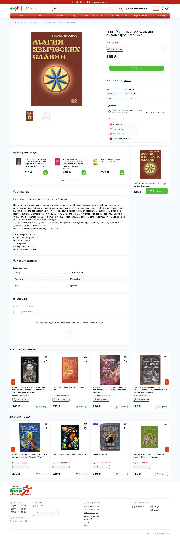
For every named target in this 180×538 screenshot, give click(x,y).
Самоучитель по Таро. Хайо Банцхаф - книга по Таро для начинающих (149, 455)
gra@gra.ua (38, 505)
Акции (86, 525)
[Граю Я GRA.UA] (49, 490)
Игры (40, 16)
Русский (133, 98)
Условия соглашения (93, 506)
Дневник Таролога (100, 454)
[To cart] (45, 172)
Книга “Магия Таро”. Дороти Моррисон (69, 454)
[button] (60, 180)
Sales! (20, 16)
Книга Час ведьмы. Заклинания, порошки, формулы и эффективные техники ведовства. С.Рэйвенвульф (35, 162)
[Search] (120, 8)
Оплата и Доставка (92, 509)
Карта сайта (89, 519)
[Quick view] (45, 357)
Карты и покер (100, 16)
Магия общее (131, 93)
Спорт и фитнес (140, 16)
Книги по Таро (26, 22)
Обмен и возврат (91, 513)
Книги (60, 16)
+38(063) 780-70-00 (18, 512)
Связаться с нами (91, 516)
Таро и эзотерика (80, 16)
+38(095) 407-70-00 (18, 509)
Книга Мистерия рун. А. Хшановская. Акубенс (68, 388)
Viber (156, 510)
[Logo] (14, 8)
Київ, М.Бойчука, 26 (98, 2)
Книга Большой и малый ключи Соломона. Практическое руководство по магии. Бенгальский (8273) (150, 389)
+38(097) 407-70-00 (18, 506)
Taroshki (127, 80)
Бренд (86, 522)
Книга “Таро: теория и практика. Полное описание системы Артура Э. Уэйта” (29, 455)
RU (156, 8)
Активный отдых (159, 16)
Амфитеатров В (130, 89)
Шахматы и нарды (120, 16)
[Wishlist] (45, 361)
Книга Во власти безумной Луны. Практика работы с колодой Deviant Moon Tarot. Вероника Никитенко (29, 389)
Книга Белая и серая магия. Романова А (111, 160)
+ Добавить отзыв (25, 312)
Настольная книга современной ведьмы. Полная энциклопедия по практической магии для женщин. (74, 163)
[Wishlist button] (164, 49)
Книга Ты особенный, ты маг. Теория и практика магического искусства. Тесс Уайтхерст (109, 389)
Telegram (158, 506)
